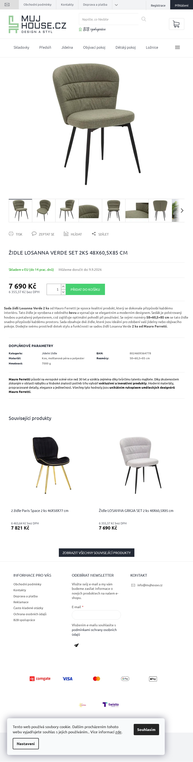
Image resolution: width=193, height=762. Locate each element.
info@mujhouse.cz (149, 585)
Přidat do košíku (85, 289)
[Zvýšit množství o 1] (63, 286)
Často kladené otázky (28, 608)
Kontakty (67, 4)
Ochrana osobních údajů (29, 614)
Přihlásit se (78, 646)
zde (118, 731)
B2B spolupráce (94, 29)
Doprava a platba (95, 4)
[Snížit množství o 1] (63, 292)
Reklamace (20, 602)
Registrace (158, 5)
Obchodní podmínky (37, 4)
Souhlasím (146, 729)
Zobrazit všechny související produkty (97, 553)
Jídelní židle (49, 353)
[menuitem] (21, 48)
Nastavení (26, 743)
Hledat (145, 19)
